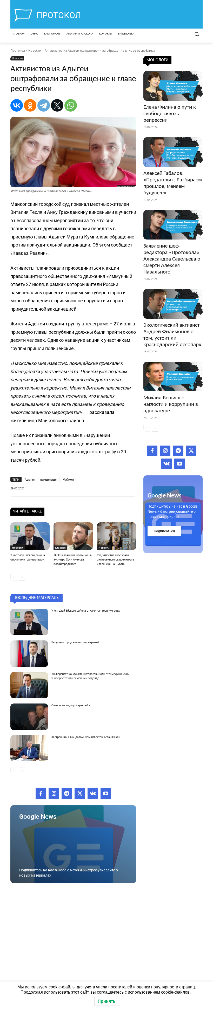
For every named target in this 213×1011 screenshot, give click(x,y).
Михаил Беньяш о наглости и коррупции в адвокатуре (170, 404)
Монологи (157, 60)
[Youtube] (106, 793)
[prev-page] (13, 577)
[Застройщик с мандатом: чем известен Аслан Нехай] (29, 748)
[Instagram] (54, 793)
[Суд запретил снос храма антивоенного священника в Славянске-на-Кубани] (116, 536)
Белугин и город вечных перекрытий (75, 642)
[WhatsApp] (70, 105)
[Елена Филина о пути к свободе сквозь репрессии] (173, 86)
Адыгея (30, 479)
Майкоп (68, 479)
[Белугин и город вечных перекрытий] (29, 653)
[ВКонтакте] (16, 105)
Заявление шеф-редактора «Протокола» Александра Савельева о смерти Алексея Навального (171, 259)
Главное (60, 547)
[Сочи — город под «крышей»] (29, 716)
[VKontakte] (93, 793)
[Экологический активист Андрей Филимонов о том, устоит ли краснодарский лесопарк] (173, 304)
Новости (34, 50)
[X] (57, 105)
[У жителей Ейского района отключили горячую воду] (30, 536)
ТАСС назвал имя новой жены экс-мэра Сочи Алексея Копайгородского (73, 560)
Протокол (17, 50)
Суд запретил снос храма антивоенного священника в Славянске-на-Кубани (115, 560)
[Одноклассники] (30, 105)
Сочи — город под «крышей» (70, 705)
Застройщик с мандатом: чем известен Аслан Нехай (85, 737)
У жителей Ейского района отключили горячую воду (85, 610)
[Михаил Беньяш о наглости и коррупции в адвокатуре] (173, 376)
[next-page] (22, 577)
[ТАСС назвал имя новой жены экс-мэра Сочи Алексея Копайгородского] (73, 536)
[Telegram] (43, 105)
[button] (196, 34)
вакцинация (48, 479)
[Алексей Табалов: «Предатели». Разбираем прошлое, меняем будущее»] (173, 152)
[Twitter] (80, 793)
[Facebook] (41, 793)
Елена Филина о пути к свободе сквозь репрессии (169, 114)
